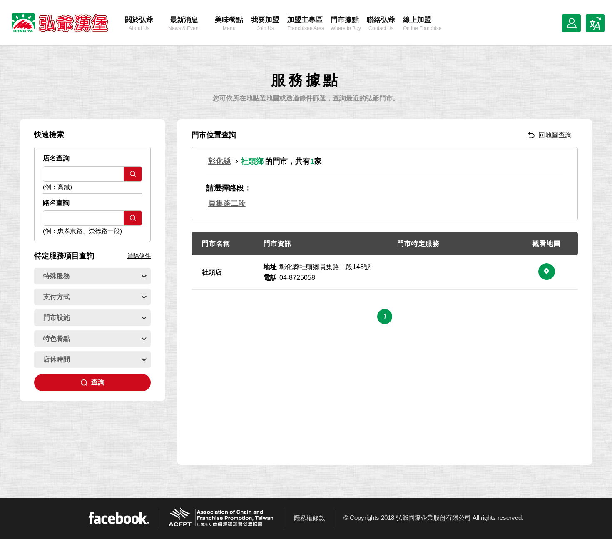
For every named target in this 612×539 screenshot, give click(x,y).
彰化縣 (219, 161)
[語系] (595, 23)
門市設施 (56, 317)
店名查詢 (56, 158)
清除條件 (139, 256)
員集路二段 (227, 203)
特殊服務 (56, 275)
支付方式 (56, 296)
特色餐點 (56, 338)
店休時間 (56, 359)
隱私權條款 (309, 518)
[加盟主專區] (571, 23)
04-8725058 (297, 277)
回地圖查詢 (555, 135)
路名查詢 (56, 202)
